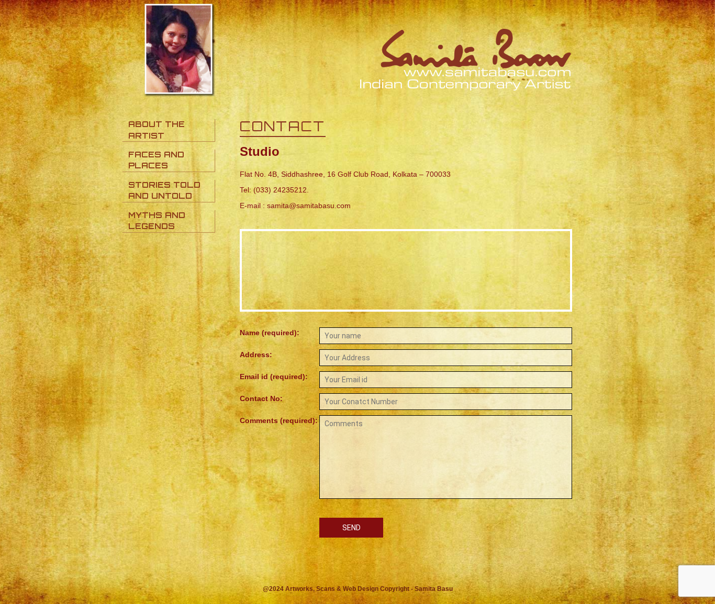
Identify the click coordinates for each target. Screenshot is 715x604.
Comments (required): (279, 420)
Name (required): (269, 332)
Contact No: (261, 398)
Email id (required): (274, 376)
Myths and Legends (156, 220)
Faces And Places (156, 160)
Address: (256, 354)
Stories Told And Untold (164, 190)
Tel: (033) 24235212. (274, 190)
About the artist (156, 129)
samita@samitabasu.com (309, 205)
